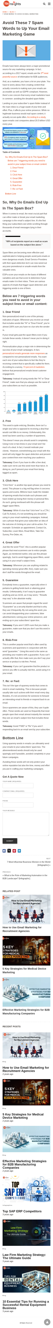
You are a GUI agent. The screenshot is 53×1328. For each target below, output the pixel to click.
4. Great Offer (16, 178)
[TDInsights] (12, 3)
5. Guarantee (16, 182)
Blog (12, 12)
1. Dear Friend (16, 168)
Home (5, 12)
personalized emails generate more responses (24, 353)
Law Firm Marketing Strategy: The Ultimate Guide (24, 1256)
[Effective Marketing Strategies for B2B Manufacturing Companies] (26, 992)
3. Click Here (16, 175)
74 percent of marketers (34, 367)
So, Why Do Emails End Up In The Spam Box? (26, 157)
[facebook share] (4, 851)
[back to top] (47, 1322)
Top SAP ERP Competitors (22, 1211)
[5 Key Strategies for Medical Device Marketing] (26, 951)
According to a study (36, 117)
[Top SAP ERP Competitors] (26, 1189)
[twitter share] (9, 851)
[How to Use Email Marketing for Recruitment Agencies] (26, 909)
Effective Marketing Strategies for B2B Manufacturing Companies (24, 1164)
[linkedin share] (19, 851)
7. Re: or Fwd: (16, 189)
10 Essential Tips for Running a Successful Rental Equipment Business (26, 1305)
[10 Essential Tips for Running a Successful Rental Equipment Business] (26, 1279)
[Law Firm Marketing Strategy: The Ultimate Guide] (26, 1233)
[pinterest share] (14, 851)
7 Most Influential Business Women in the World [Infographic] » (28, 863)
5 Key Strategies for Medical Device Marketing (23, 1116)
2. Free (13, 171)
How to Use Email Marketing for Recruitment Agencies (26, 1069)
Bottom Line (10, 194)
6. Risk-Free (15, 185)
